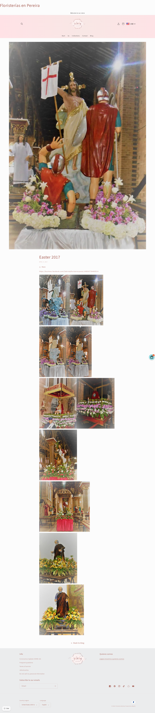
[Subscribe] (55, 686)
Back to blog (78, 643)
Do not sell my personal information (32, 674)
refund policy (24, 670)
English (44, 705)
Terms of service (25, 666)
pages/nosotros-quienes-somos (112, 659)
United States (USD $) (28, 705)
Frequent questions (26, 663)
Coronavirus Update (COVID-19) (30, 659)
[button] (22, 24)
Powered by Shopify (130, 706)
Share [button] (44, 267)
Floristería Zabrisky (120, 706)
